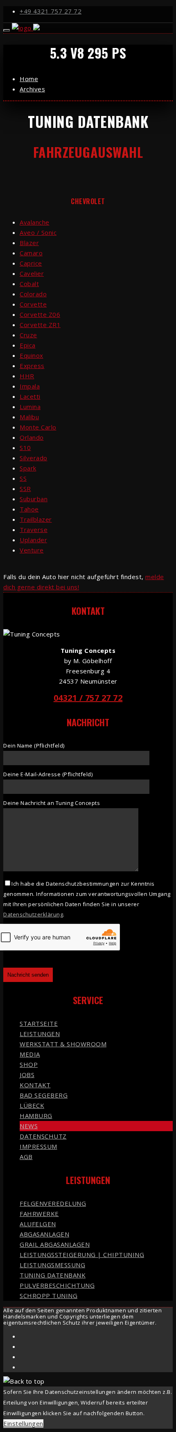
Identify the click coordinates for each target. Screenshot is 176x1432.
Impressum (38, 1146)
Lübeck (32, 1105)
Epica (28, 345)
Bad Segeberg (44, 1095)
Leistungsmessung (52, 1265)
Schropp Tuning (48, 1295)
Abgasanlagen (44, 1234)
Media (30, 1054)
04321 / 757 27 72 (88, 697)
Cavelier (32, 273)
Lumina (30, 406)
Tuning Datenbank (53, 1275)
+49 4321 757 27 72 (50, 11)
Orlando (32, 437)
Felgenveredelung (53, 1203)
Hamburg (36, 1116)
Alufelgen (38, 1224)
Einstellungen (23, 1423)
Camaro (31, 253)
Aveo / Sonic (38, 232)
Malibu (29, 417)
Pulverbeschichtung (57, 1285)
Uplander (33, 540)
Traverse (33, 529)
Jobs (27, 1075)
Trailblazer (36, 519)
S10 (25, 447)
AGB (26, 1156)
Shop (29, 1064)
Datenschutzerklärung (33, 914)
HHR (27, 376)
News (29, 1126)
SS (23, 478)
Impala (30, 386)
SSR (25, 488)
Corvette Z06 (40, 314)
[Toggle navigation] (6, 30)
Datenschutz (43, 1136)
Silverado (33, 458)
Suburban (33, 499)
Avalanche (35, 222)
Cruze (28, 335)
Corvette (33, 304)
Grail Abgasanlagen (55, 1244)
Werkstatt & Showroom (63, 1044)
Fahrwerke (39, 1213)
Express (32, 365)
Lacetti (30, 396)
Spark (28, 468)
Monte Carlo (38, 427)
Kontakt (35, 1085)
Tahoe (29, 509)
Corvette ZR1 (40, 324)
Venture (32, 550)
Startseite (39, 1023)
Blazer (29, 243)
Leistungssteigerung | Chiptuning (82, 1254)
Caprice (31, 263)
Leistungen (40, 1034)
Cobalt (29, 284)
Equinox (31, 355)
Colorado (33, 294)
